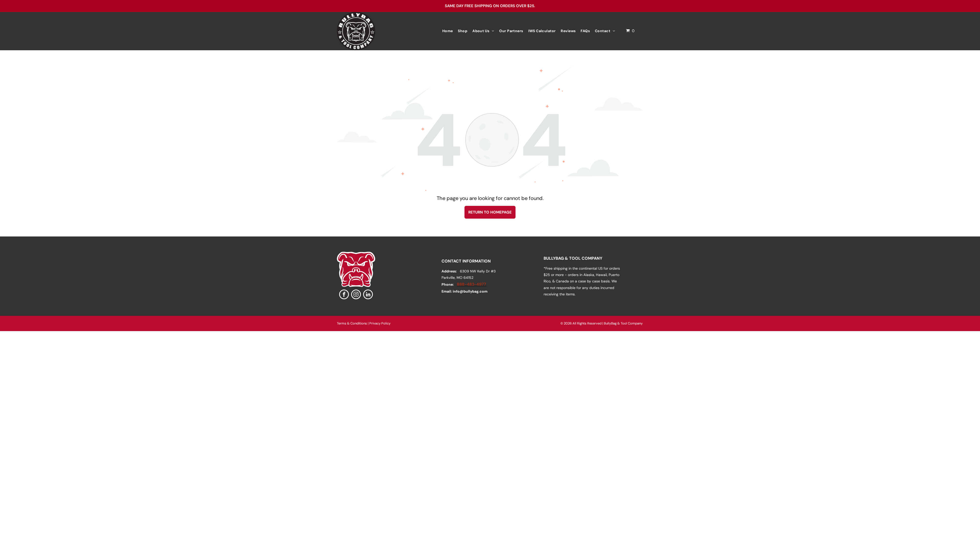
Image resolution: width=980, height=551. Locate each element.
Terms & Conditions (352, 323)
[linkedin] (368, 295)
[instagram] (356, 295)
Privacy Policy (379, 323)
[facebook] (344, 295)
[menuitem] (448, 31)
